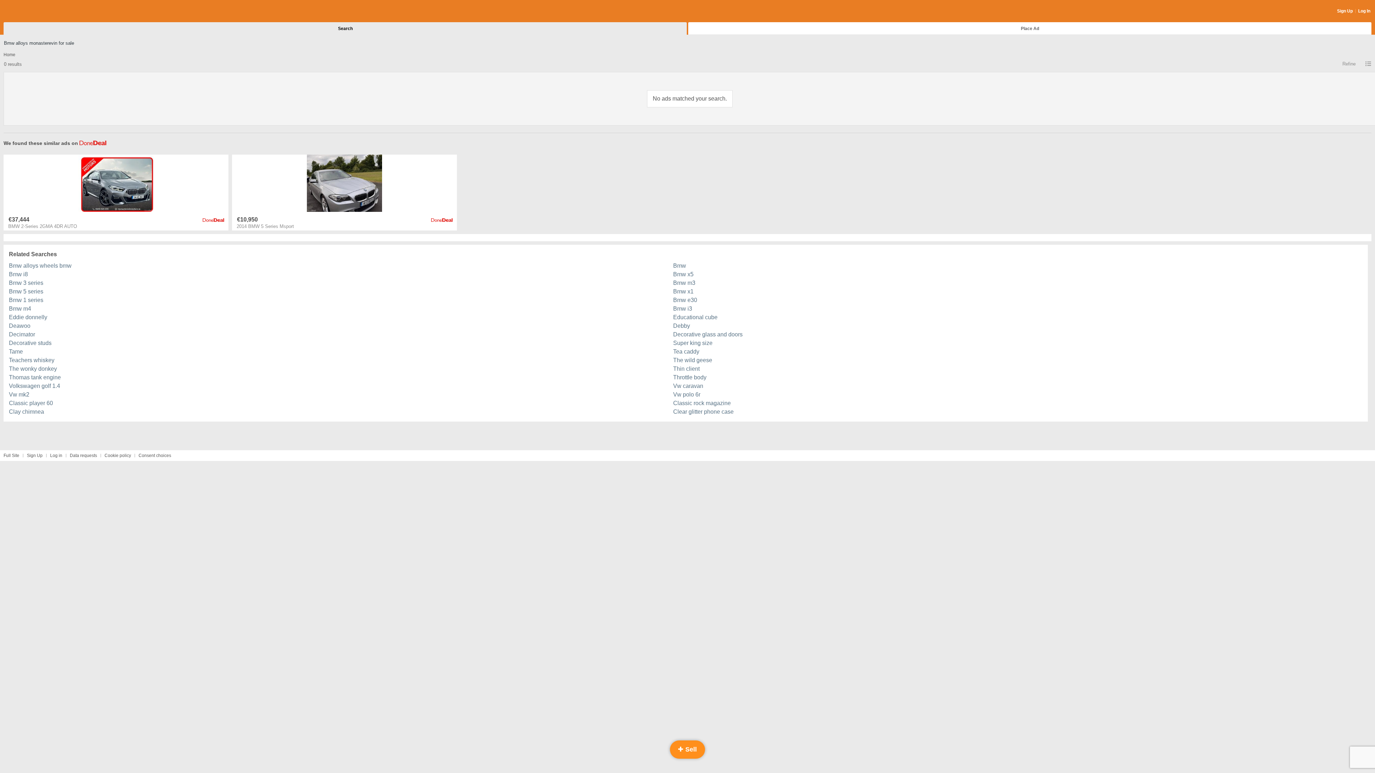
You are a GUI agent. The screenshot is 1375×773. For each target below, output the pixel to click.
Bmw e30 (685, 300)
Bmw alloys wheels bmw (40, 266)
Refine (1349, 64)
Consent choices (155, 455)
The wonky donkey (33, 369)
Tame (16, 352)
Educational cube (695, 317)
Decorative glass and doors (708, 334)
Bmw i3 (682, 309)
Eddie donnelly (28, 317)
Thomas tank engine (35, 377)
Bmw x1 (683, 291)
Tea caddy (686, 352)
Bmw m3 (684, 283)
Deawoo (19, 326)
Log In (1364, 11)
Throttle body (689, 377)
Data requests (83, 455)
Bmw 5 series (26, 291)
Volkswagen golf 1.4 (34, 386)
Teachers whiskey (31, 360)
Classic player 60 (31, 403)
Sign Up (1345, 11)
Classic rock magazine (702, 403)
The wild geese (692, 360)
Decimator (22, 334)
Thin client (686, 369)
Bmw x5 (683, 274)
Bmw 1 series (26, 300)
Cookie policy (118, 455)
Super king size (693, 343)
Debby (681, 326)
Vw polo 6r (686, 395)
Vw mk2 (19, 395)
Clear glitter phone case (703, 412)
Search (345, 28)
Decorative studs (30, 343)
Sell (690, 749)
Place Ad (1030, 28)
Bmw (679, 266)
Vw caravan (688, 386)
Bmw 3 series (26, 283)
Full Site (11, 455)
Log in (56, 455)
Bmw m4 (20, 309)
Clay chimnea (26, 412)
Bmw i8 (18, 274)
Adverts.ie (32, 11)
